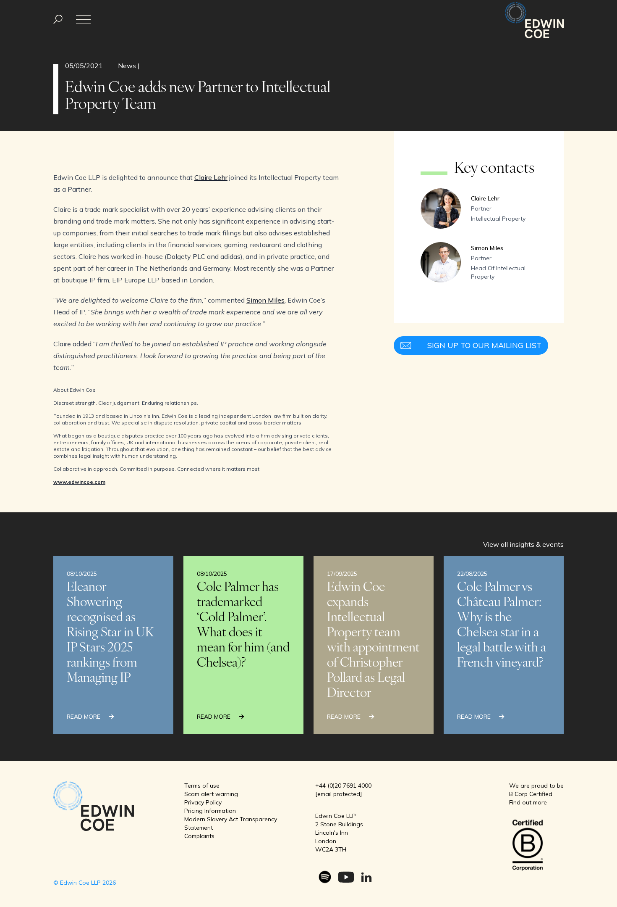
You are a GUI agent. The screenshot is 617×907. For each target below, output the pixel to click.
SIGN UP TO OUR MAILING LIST (484, 345)
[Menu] (58, 19)
